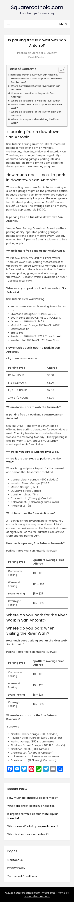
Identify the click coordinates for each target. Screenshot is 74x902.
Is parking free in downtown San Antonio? (34, 74)
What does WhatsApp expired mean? (32, 826)
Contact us (15, 860)
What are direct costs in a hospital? (31, 806)
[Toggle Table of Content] (60, 70)
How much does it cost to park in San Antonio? (32, 95)
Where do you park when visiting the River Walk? (35, 121)
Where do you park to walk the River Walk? (35, 100)
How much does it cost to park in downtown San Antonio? (36, 80)
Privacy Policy (16, 868)
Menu (63, 24)
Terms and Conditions (22, 876)
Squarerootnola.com (37, 7)
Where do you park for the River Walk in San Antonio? (36, 113)
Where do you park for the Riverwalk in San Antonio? (35, 87)
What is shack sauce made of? (28, 834)
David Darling (36, 57)
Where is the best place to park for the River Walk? (36, 106)
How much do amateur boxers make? (32, 798)
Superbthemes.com (37, 896)
